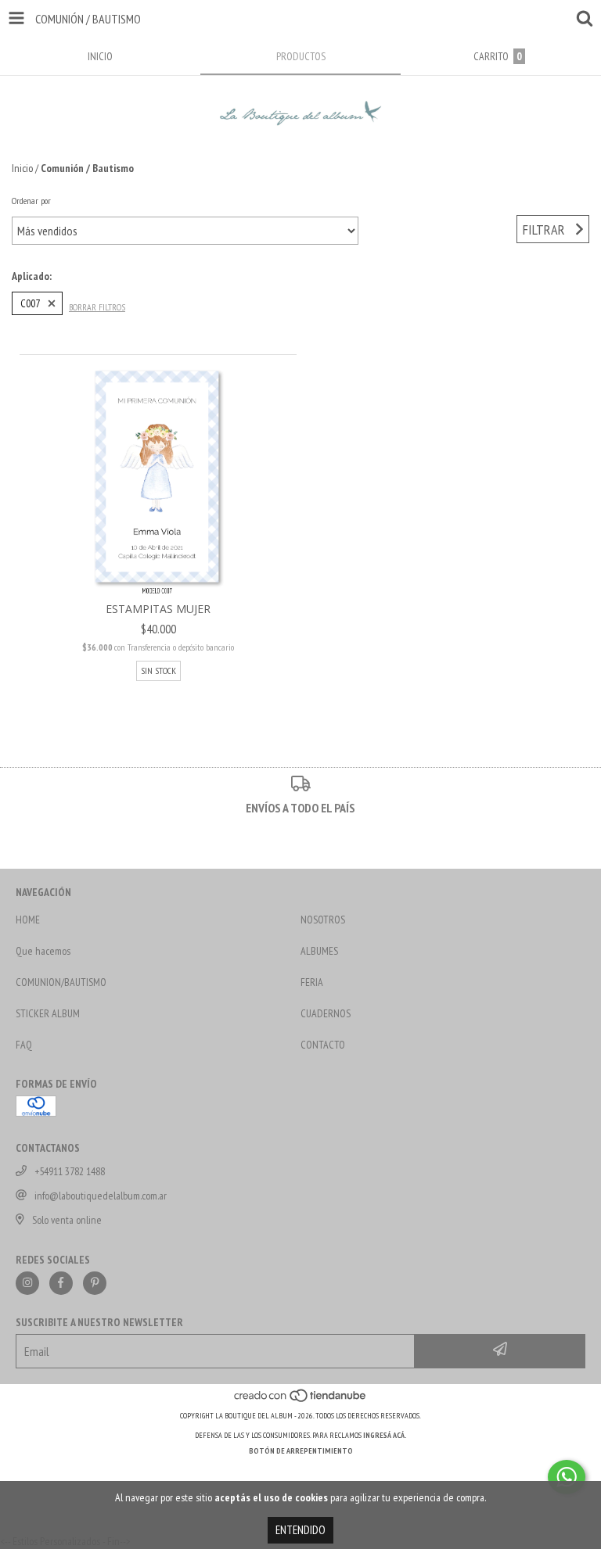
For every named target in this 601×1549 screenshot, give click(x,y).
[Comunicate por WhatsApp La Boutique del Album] (566, 1477)
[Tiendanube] (300, 1400)
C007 (30, 303)
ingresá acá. (385, 1435)
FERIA (311, 982)
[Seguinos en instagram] (27, 1283)
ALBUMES (319, 951)
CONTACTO (322, 1045)
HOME (28, 920)
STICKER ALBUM (48, 1013)
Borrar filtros (97, 307)
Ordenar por (31, 200)
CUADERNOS (325, 1013)
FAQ (24, 1045)
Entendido (300, 1529)
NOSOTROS (322, 920)
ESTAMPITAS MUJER (158, 608)
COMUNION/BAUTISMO (61, 982)
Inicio (22, 168)
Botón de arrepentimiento (301, 1451)
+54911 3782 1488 (69, 1171)
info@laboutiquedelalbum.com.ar (100, 1196)
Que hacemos (43, 951)
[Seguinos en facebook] (61, 1283)
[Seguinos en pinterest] (94, 1283)
